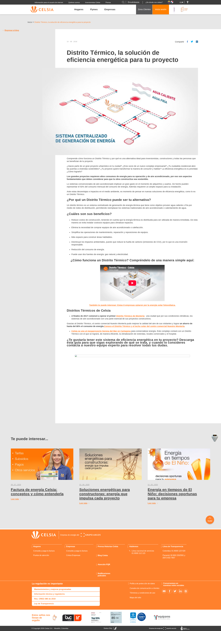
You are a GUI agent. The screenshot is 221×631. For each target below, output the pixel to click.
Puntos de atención (41, 555)
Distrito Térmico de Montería (130, 316)
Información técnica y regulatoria (49, 594)
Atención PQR (104, 564)
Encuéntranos (133, 2)
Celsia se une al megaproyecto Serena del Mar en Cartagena (101, 331)
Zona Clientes (144, 9)
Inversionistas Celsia (92, 2)
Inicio (30, 22)
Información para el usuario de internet (49, 2)
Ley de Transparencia (44, 604)
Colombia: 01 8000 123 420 (174, 551)
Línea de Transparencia (173, 546)
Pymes (94, 9)
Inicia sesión (160, 9)
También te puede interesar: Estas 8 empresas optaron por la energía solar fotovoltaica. (132, 305)
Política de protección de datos (142, 584)
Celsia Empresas (73, 555)
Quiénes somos (74, 2)
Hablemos (133, 546)
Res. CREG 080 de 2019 (44, 599)
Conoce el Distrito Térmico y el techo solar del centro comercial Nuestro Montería (144, 326)
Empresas (109, 9)
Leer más (15, 499)
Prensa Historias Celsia (108, 546)
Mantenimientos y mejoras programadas (52, 589)
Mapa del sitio (135, 598)
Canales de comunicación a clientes (144, 588)
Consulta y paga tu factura (44, 551)
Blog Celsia (103, 555)
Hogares (78, 9)
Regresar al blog (12, 30)
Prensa (108, 2)
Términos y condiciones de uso (142, 593)
